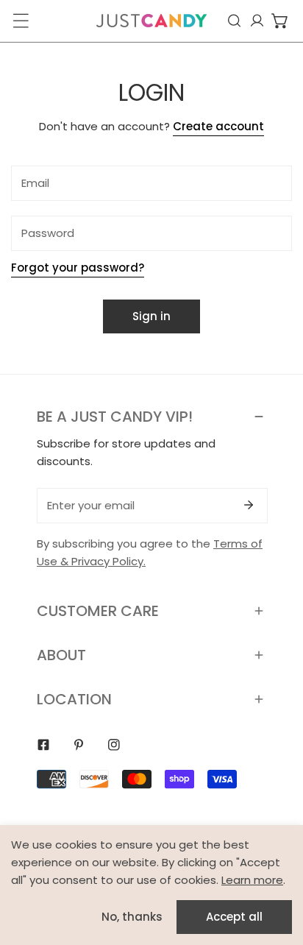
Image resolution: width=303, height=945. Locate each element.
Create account (218, 126)
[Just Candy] (151, 20)
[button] (279, 20)
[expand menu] (20, 20)
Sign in (151, 316)
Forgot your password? (77, 267)
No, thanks (132, 916)
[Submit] (248, 505)
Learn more (252, 880)
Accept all (234, 916)
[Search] (234, 20)
